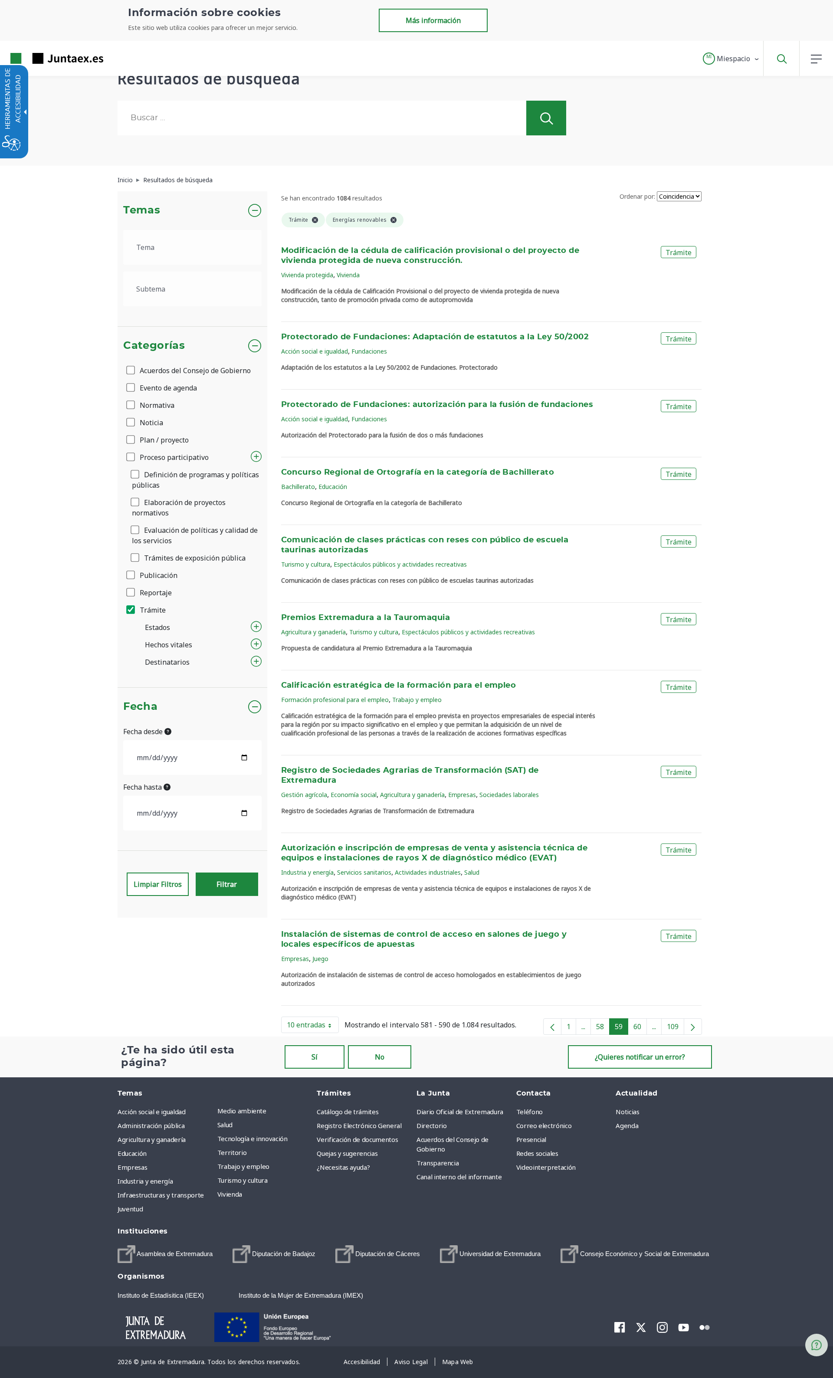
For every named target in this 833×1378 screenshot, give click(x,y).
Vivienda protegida (307, 275)
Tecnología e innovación (252, 1138)
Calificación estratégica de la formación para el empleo (398, 685)
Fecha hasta (143, 787)
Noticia (150, 422)
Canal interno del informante (459, 1176)
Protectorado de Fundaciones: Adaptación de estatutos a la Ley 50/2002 (435, 337)
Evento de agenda (167, 388)
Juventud (130, 1208)
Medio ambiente (241, 1110)
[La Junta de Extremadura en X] (641, 1327)
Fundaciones (369, 351)
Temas (141, 210)
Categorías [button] (154, 346)
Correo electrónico (544, 1125)
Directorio (431, 1125)
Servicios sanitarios (364, 872)
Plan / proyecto (163, 440)
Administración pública (151, 1125)
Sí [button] (315, 1057)
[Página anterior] (552, 1026)
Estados (157, 627)
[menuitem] (265, 1111)
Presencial (531, 1139)
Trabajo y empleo (417, 700)
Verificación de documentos (357, 1139)
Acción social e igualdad (314, 351)
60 (640, 1028)
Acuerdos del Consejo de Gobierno (194, 370)
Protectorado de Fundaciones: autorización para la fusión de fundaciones (437, 405)
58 (603, 1028)
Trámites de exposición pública (194, 558)
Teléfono (529, 1111)
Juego (320, 959)
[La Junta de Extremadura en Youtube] (683, 1327)
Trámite (152, 610)
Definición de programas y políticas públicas (195, 480)
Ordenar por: (637, 196)
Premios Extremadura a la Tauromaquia (365, 618)
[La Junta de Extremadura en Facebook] (619, 1327)
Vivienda (348, 275)
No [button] (379, 1057)
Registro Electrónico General (359, 1125)
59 (621, 1028)
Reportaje (155, 592)
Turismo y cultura (305, 564)
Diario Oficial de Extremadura (459, 1111)
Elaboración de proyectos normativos (179, 508)
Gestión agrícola (304, 795)
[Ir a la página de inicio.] (41, 58)
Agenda (627, 1125)
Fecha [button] (140, 707)
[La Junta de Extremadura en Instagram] (662, 1327)
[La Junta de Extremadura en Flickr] (704, 1327)
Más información (433, 20)
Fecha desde (143, 731)
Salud (471, 872)
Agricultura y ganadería (313, 632)
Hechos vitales (168, 645)
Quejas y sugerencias (347, 1153)
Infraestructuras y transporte (161, 1195)
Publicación (157, 575)
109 (675, 1028)
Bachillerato (298, 486)
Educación (332, 486)
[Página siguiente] (693, 1026)
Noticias (627, 1111)
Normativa (156, 405)
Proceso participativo (173, 457)
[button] (731, 58)
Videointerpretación (546, 1167)
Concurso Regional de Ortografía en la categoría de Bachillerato (417, 472)
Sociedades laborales (509, 795)
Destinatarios (167, 662)
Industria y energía (307, 872)
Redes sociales (537, 1153)
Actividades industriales (428, 872)
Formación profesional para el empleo (335, 700)
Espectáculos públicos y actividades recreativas (400, 564)
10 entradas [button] (313, 1026)
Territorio (232, 1152)
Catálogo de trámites (347, 1111)
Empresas (462, 795)
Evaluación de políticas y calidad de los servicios (195, 535)
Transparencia (437, 1162)
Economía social (354, 795)
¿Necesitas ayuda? (343, 1167)
